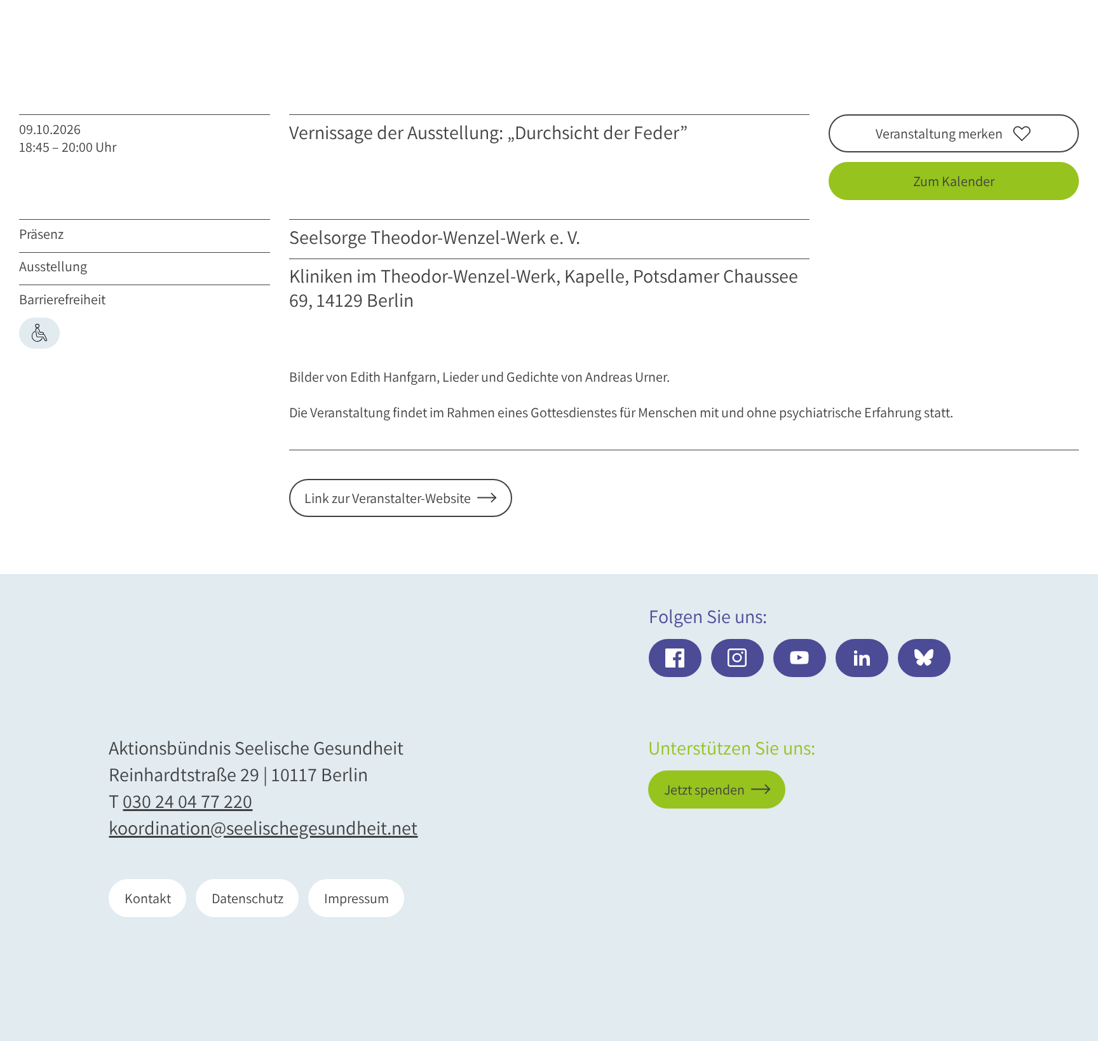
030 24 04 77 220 (187, 801)
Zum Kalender (953, 181)
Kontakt (148, 898)
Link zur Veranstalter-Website (387, 498)
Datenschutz (247, 898)
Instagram (737, 658)
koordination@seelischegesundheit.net (263, 827)
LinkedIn (862, 658)
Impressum (356, 898)
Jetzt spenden (998, 965)
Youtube (799, 658)
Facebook (675, 658)
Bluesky (924, 658)
